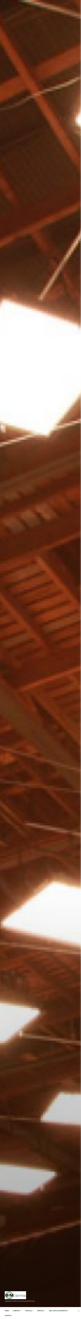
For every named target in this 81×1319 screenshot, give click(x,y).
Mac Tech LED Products (58, 1310)
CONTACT (8, 1315)
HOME (7, 1310)
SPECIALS (28, 1310)
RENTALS (40, 1310)
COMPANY (16, 1310)
